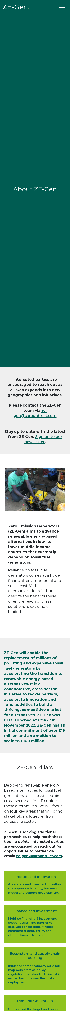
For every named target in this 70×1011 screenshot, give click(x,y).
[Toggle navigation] (62, 7)
